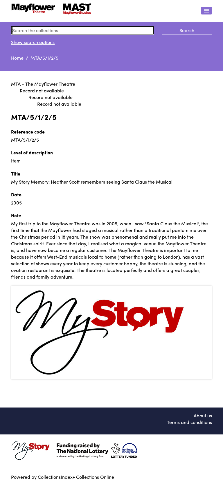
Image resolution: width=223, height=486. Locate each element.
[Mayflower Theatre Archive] (54, 11)
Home (17, 57)
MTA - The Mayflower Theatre (43, 84)
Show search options (33, 42)
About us (203, 415)
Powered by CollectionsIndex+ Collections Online (62, 477)
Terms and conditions (189, 422)
